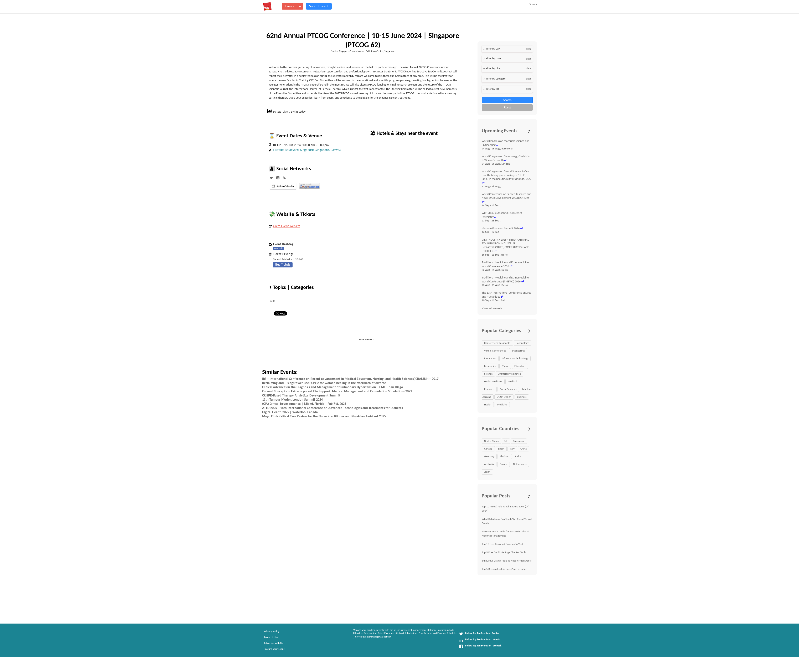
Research (489, 389)
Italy (512, 448)
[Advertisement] (368, 350)
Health (272, 301)
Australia (489, 464)
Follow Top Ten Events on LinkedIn (482, 639)
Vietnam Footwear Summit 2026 (501, 228)
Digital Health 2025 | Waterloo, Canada (290, 412)
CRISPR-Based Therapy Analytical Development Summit (301, 395)
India (518, 456)
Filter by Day (493, 48)
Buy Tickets (282, 264)
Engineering (518, 350)
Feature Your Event (274, 649)
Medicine (502, 404)
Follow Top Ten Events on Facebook (483, 646)
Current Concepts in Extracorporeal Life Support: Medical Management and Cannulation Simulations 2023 (337, 391)
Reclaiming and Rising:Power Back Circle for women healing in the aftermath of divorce (324, 383)
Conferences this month (497, 343)
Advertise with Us (273, 643)
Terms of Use (271, 637)
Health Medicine (493, 381)
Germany (489, 456)
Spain (501, 448)
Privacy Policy (271, 631)
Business (521, 397)
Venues (533, 4)
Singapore (518, 441)
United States (491, 441)
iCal (283, 186)
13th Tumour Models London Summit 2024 (292, 399)
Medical (512, 381)
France (503, 464)
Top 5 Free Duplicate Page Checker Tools (504, 552)
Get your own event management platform (373, 637)
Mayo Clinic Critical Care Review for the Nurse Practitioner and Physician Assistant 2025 (324, 416)
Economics (490, 366)
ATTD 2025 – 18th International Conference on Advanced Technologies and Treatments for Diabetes (332, 408)
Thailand (504, 456)
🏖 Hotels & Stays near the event (404, 133)
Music (505, 366)
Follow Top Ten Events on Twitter (482, 633)
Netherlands (519, 464)
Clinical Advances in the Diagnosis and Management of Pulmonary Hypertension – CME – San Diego (332, 387)
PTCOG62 (278, 248)
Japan (487, 472)
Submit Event (319, 6)
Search (507, 100)
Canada (488, 448)
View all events (492, 308)
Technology (522, 343)
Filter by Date (493, 58)
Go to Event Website (286, 226)
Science (488, 374)
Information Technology (515, 358)
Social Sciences (508, 389)
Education (519, 366)
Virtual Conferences (495, 350)
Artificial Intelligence (509, 374)
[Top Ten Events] (267, 6)
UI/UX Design (504, 397)
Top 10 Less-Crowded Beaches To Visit (502, 544)
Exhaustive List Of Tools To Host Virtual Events (506, 560)
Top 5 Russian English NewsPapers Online (504, 569)
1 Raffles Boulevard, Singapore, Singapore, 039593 (306, 150)
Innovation (490, 358)
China (523, 448)
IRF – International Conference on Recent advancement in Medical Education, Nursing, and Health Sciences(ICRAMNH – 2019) (350, 379)
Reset (507, 107)
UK (505, 441)
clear (528, 49)
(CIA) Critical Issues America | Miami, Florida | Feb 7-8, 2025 (304, 404)
